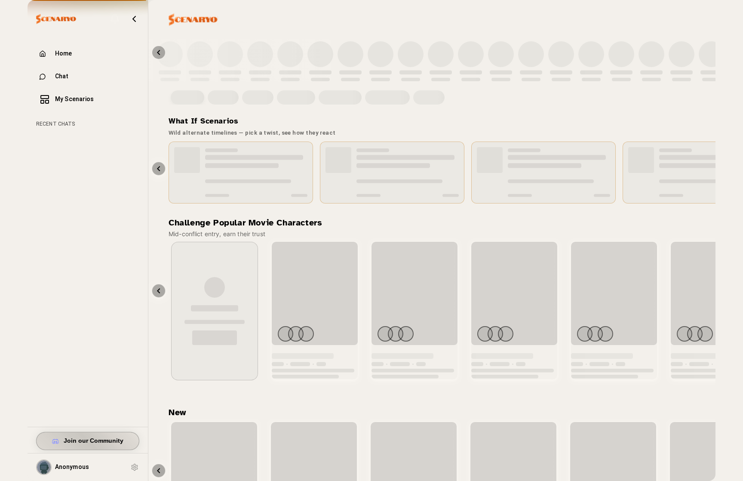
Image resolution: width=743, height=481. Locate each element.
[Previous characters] (158, 52)
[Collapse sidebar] (134, 19)
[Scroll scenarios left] (158, 168)
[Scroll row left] (158, 290)
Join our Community (93, 441)
